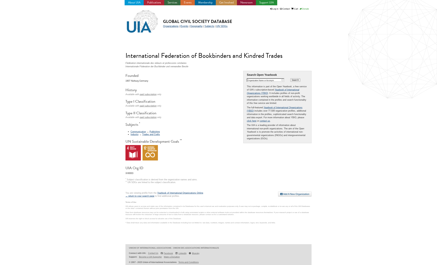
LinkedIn (182, 253)
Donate (305, 9)
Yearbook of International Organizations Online (180, 193)
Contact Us (153, 253)
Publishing (155, 131)
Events (188, 2)
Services (172, 2)
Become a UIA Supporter (150, 257)
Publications (154, 2)
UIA (138, 19)
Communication (138, 131)
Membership (205, 2)
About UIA (134, 2)
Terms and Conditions (188, 262)
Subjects (209, 26)
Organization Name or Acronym (261, 80)
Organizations (171, 26)
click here (251, 121)
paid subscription (148, 94)
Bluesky (195, 253)
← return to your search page (139, 196)
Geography (196, 26)
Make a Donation (172, 257)
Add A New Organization (296, 194)
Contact (286, 9)
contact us (265, 121)
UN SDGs (222, 26)
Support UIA (266, 2)
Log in (275, 9)
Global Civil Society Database (197, 21)
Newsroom (246, 2)
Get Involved (226, 2)
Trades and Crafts (151, 134)
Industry (135, 134)
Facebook (168, 253)
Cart (296, 9)
